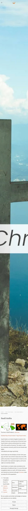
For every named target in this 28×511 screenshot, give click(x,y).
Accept (14, 502)
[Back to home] (14, 2)
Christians (21, 472)
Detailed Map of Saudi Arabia (8, 436)
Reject (14, 505)
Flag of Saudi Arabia (21, 436)
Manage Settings (14, 508)
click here (17, 432)
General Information (6, 493)
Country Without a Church (5, 488)
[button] (1, 2)
